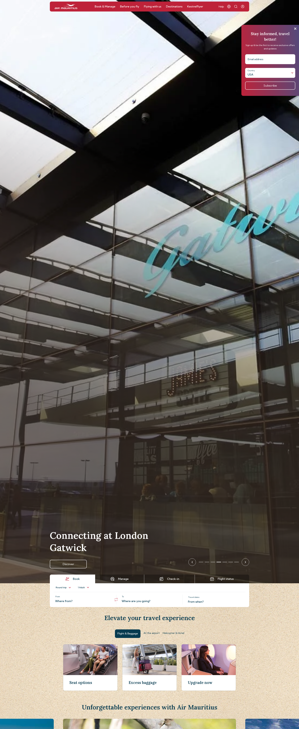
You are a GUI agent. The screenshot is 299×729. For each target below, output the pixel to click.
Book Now (68, 564)
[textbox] (83, 600)
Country (251, 70)
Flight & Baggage (127, 633)
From (57, 596)
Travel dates (193, 597)
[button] (229, 6)
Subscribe (270, 85)
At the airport (152, 633)
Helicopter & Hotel (173, 633)
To (123, 596)
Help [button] (221, 6)
